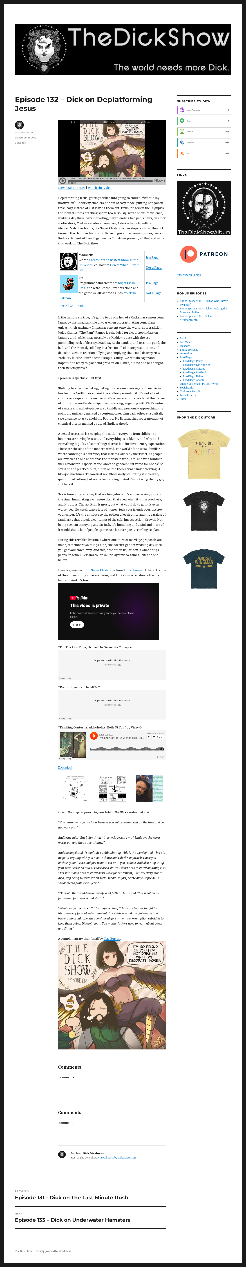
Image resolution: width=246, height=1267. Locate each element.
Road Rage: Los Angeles (196, 364)
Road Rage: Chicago (194, 368)
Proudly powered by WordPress (53, 1251)
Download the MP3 (71, 188)
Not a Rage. (154, 267)
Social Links (187, 387)
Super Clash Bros (103, 570)
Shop (183, 399)
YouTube (130, 293)
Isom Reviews (188, 395)
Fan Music (186, 342)
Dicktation (186, 353)
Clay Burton (112, 938)
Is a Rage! (153, 257)
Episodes (20, 142)
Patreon (65, 298)
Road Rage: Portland (194, 372)
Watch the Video (99, 188)
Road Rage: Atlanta (193, 380)
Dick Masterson (24, 132)
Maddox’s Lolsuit (190, 391)
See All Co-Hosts (72, 306)
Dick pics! (65, 767)
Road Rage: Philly (193, 361)
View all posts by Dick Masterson (117, 1157)
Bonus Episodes (189, 349)
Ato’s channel (133, 570)
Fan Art (184, 338)
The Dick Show (23, 1251)
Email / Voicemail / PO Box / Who (199, 383)
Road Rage (186, 357)
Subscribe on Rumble (189, 275)
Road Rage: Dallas (193, 376)
